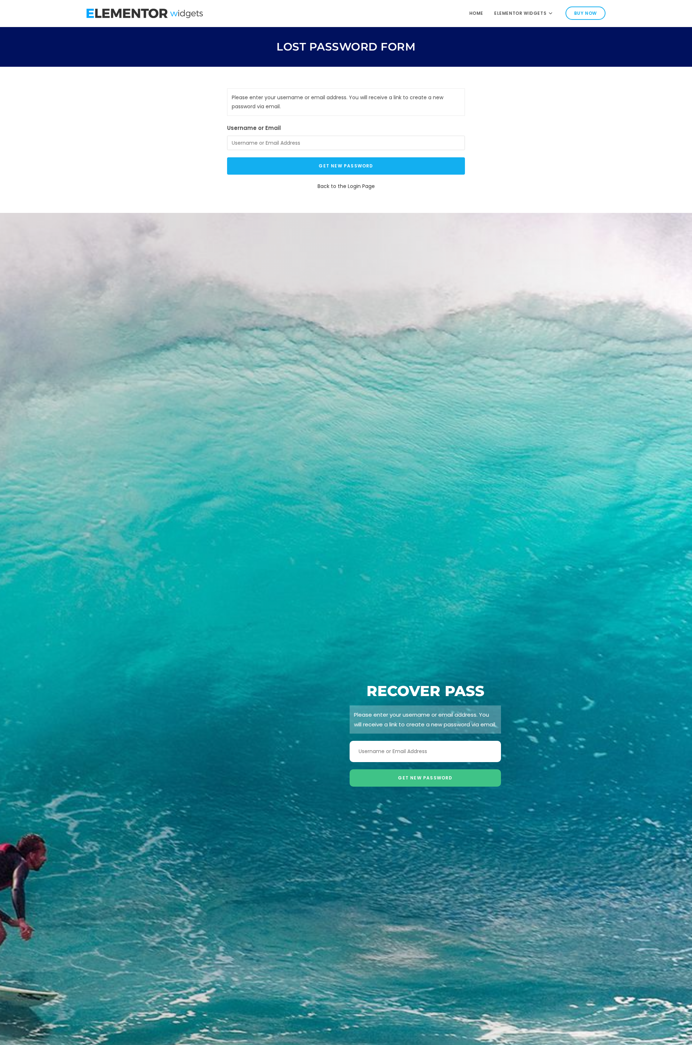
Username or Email (254, 128)
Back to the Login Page (346, 186)
